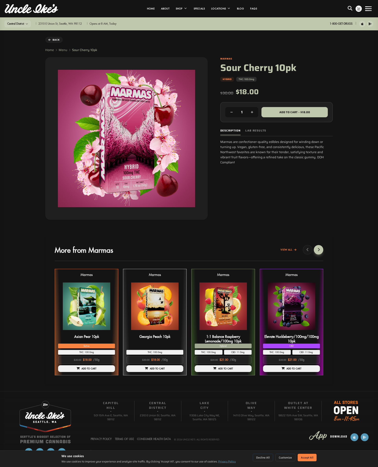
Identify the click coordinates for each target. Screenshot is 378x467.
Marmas (87, 275)
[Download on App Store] (362, 24)
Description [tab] (230, 131)
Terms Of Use (124, 439)
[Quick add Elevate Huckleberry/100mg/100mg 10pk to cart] (314, 332)
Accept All (307, 457)
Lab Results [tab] (255, 131)
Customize (285, 457)
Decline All (263, 457)
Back (56, 40)
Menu (63, 50)
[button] (86, 322)
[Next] (318, 249)
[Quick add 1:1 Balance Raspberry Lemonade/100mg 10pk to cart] (245, 332)
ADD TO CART (89, 368)
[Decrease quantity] (231, 112)
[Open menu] (368, 9)
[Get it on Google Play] (370, 24)
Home (151, 8)
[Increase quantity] (252, 112)
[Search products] (350, 8)
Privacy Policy (227, 461)
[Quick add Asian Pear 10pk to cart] (109, 332)
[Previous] (307, 249)
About (165, 8)
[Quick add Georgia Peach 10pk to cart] (177, 332)
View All (286, 249)
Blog (240, 8)
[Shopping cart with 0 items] (359, 9)
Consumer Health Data (154, 439)
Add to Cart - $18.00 (294, 112)
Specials (199, 8)
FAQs (253, 8)
